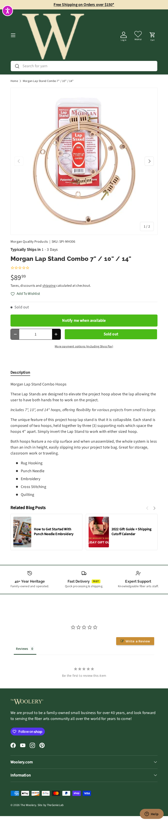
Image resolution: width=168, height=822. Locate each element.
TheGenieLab (55, 805)
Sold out (111, 334)
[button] (152, 35)
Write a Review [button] (138, 641)
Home (14, 81)
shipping (49, 285)
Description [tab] (20, 372)
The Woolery (28, 805)
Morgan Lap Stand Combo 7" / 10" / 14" (48, 81)
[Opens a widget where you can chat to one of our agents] (152, 814)
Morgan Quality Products (29, 241)
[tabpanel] (84, 439)
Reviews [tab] (22, 649)
